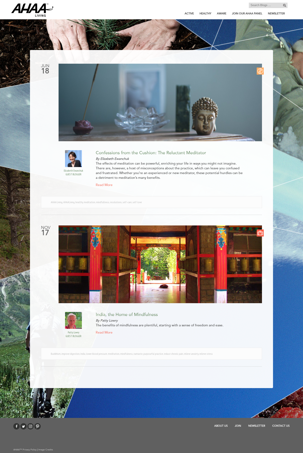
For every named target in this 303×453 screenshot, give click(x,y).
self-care (127, 202)
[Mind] (260, 70)
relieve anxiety (191, 353)
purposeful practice (153, 353)
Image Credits (45, 449)
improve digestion (71, 353)
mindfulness (126, 353)
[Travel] (260, 232)
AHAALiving (69, 202)
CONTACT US (280, 425)
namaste (138, 353)
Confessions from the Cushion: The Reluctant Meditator (151, 152)
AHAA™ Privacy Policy (24, 449)
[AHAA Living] (32, 9)
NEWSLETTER (276, 13)
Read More (104, 185)
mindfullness (102, 202)
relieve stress (206, 353)
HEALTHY (205, 13)
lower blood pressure (96, 353)
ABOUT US (221, 425)
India (82, 353)
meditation (89, 202)
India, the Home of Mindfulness (127, 314)
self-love (137, 202)
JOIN (238, 425)
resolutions (116, 202)
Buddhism (56, 353)
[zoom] (160, 102)
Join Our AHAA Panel (247, 13)
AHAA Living (56, 202)
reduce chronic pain (173, 353)
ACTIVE (189, 13)
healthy (79, 202)
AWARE (221, 13)
